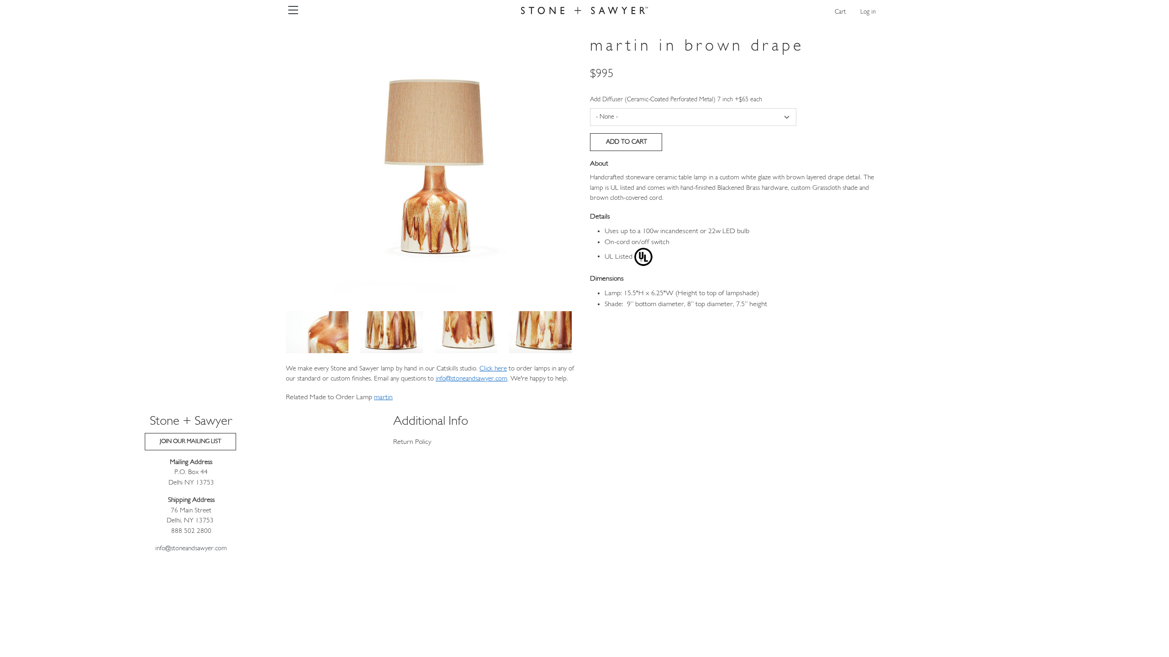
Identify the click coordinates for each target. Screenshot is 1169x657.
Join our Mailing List (190, 441)
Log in (868, 12)
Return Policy (412, 442)
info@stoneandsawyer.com (471, 378)
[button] (432, 164)
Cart (840, 12)
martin (383, 397)
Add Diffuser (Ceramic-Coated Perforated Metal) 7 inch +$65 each (676, 99)
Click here (493, 368)
